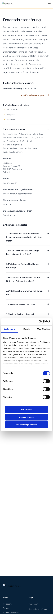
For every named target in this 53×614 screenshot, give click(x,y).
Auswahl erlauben (26, 417)
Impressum (33, 604)
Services (6, 608)
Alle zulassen (26, 409)
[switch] (46, 381)
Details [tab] (26, 329)
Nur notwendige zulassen (26, 425)
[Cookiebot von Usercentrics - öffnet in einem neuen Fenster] (39, 322)
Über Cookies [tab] (43, 329)
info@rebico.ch (10, 183)
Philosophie (7, 604)
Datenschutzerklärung (38, 609)
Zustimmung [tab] (9, 329)
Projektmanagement (11, 612)
